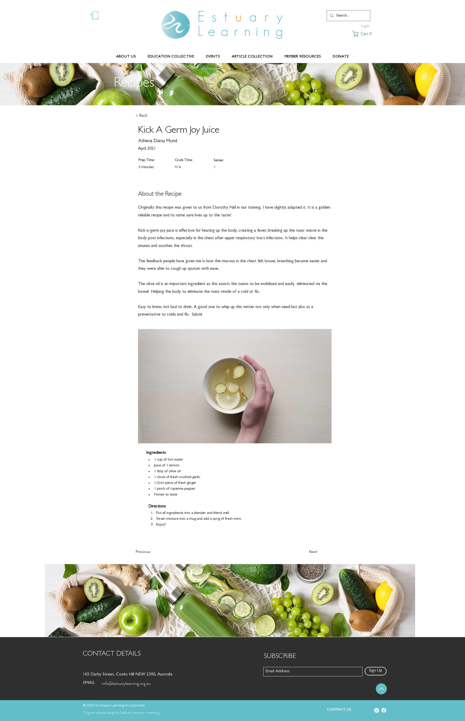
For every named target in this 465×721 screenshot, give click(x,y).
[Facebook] (383, 710)
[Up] (381, 688)
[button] (358, 34)
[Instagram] (376, 710)
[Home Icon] (95, 15)
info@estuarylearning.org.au (126, 683)
